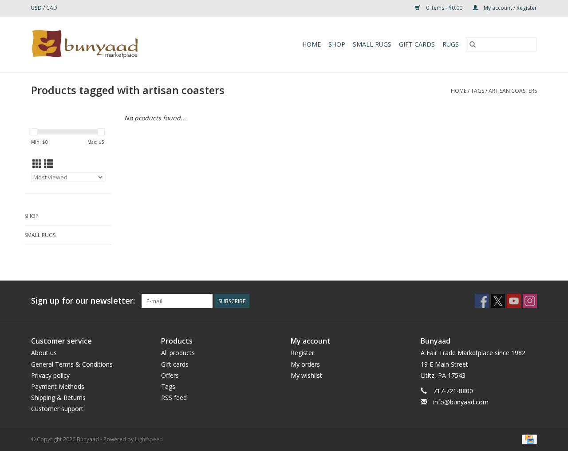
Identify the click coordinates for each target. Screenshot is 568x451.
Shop (336, 44)
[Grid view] (37, 164)
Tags (477, 91)
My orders (305, 364)
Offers (170, 375)
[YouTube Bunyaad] (514, 301)
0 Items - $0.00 (444, 8)
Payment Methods (57, 386)
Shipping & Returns (58, 397)
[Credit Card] (528, 439)
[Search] (472, 44)
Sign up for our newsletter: (83, 300)
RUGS (450, 44)
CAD (51, 8)
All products (178, 352)
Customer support (57, 408)
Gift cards (417, 44)
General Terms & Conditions (72, 364)
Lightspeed (149, 439)
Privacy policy (50, 375)
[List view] (48, 164)
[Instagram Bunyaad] (530, 301)
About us (44, 352)
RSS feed (174, 397)
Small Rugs (372, 44)
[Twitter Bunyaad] (498, 301)
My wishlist (306, 375)
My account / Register (509, 8)
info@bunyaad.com (461, 402)
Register (302, 352)
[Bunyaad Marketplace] (110, 44)
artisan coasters (513, 91)
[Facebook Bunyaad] (482, 301)
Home (311, 44)
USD (37, 8)
